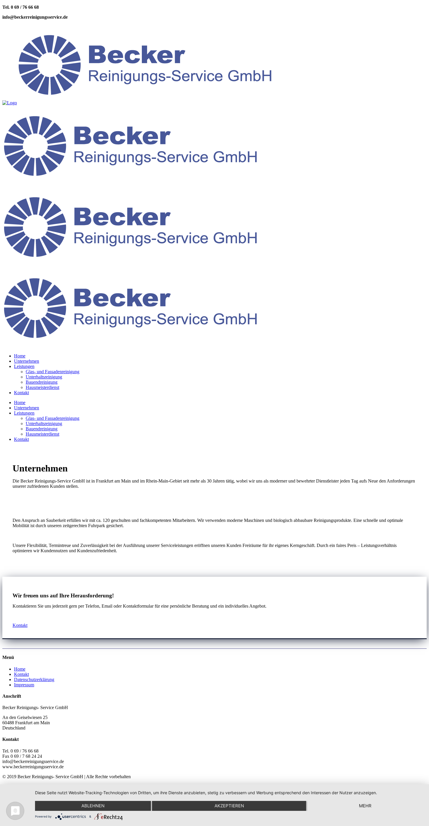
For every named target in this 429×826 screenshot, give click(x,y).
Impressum (24, 684)
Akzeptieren (229, 806)
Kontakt (20, 625)
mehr (365, 806)
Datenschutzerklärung (34, 679)
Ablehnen (92, 806)
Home (19, 669)
